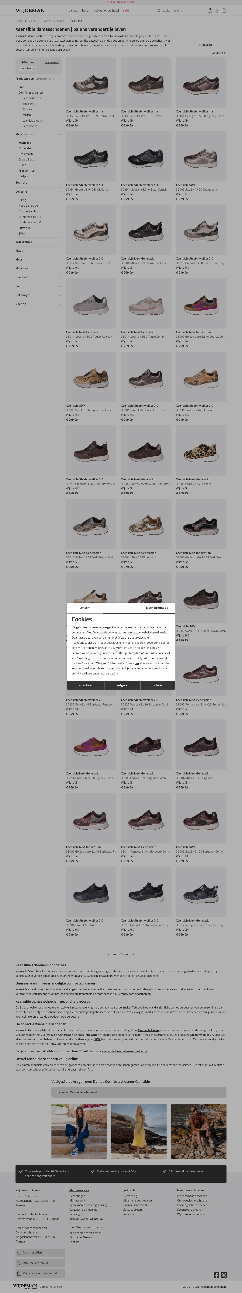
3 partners (124, 637)
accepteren (86, 685)
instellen (157, 685)
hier (137, 663)
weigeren (122, 685)
